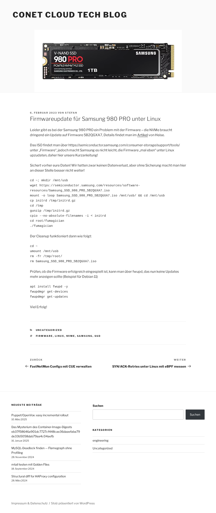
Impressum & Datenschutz (29, 503)
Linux (59, 335)
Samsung (85, 335)
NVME (70, 335)
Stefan (71, 112)
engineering (100, 440)
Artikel (142, 135)
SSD (97, 335)
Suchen (98, 405)
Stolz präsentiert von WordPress (73, 503)
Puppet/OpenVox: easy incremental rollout (39, 415)
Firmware (44, 335)
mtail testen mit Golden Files (30, 464)
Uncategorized (49, 330)
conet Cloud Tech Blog (70, 14)
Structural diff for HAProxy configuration (38, 476)
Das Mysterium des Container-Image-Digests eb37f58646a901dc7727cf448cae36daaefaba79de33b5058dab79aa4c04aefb (45, 431)
